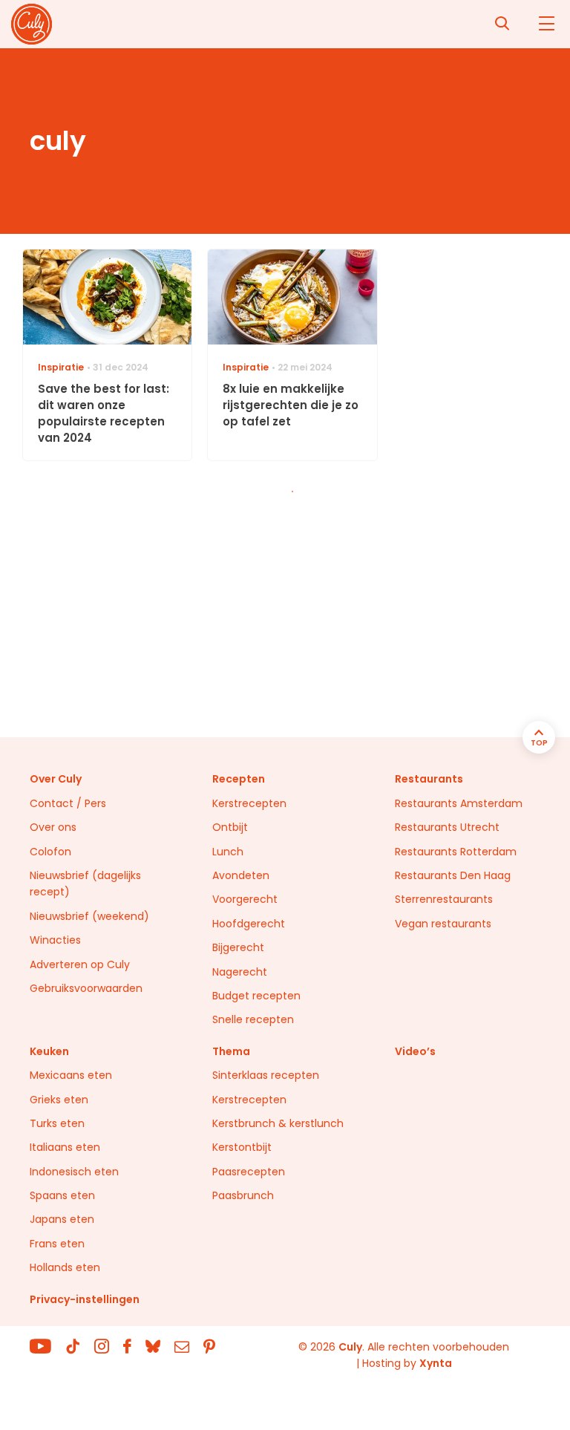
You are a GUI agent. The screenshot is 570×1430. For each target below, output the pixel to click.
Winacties (55, 940)
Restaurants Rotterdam (456, 851)
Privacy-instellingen (85, 1299)
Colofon (50, 851)
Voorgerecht (245, 899)
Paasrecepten (248, 1171)
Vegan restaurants (443, 923)
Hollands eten (65, 1267)
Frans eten (57, 1243)
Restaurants (429, 778)
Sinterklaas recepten (265, 1075)
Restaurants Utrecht (447, 827)
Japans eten (62, 1219)
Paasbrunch (243, 1195)
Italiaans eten (65, 1147)
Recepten (238, 778)
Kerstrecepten (249, 803)
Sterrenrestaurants (444, 899)
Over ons (53, 827)
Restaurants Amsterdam (458, 803)
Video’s (415, 1051)
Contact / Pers (68, 803)
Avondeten (240, 875)
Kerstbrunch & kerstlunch (278, 1123)
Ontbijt (230, 827)
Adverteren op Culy (80, 964)
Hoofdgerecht (248, 923)
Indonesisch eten (74, 1171)
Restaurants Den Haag (453, 875)
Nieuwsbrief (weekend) (89, 916)
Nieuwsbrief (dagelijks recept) (85, 883)
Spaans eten (62, 1195)
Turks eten (57, 1123)
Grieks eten (59, 1099)
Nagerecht (239, 971)
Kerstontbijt (242, 1147)
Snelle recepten (253, 1019)
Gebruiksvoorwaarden (86, 988)
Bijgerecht (238, 947)
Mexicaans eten (71, 1075)
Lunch (227, 851)
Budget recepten (256, 995)
